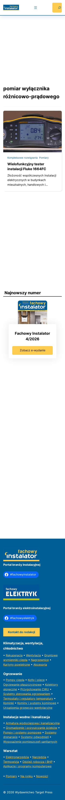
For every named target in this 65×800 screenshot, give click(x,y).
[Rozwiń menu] (35, 7)
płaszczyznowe (31, 684)
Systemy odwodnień (35, 737)
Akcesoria (40, 664)
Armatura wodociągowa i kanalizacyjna (33, 723)
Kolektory (51, 684)
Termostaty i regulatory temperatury (28, 698)
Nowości (42, 776)
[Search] (57, 7)
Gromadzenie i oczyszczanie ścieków (31, 728)
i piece (40, 680)
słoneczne (10, 689)
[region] (32, 47)
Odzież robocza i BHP (37, 762)
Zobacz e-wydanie (32, 350)
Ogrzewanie (11, 684)
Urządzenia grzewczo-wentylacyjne (27, 708)
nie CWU (43, 689)
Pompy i (9, 732)
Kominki (8, 703)
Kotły (32, 680)
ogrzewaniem (41, 694)
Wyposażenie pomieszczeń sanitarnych (30, 741)
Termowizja (11, 762)
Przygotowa (28, 689)
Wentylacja (33, 655)
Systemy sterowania (17, 694)
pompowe (34, 732)
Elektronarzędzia (17, 757)
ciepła (20, 680)
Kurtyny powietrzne (16, 664)
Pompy (11, 680)
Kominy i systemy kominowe (36, 703)
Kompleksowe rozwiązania (22, 157)
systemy (21, 732)
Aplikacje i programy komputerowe (27, 766)
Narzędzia (39, 757)
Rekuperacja (14, 655)
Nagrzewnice (40, 660)
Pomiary (44, 157)
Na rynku (26, 776)
